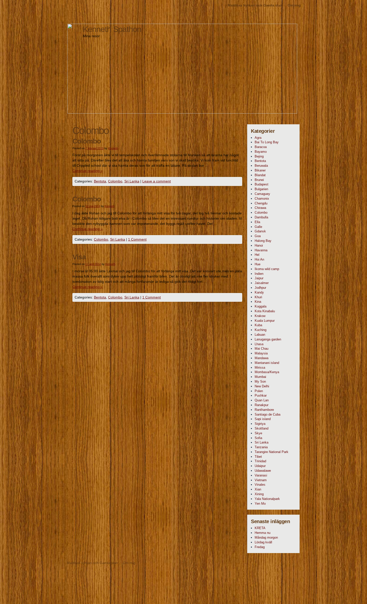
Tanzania (261, 447)
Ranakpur (261, 405)
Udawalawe (263, 470)
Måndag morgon (266, 537)
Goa (258, 236)
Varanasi (261, 475)
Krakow (260, 316)
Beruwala (261, 165)
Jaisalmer (262, 283)
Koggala (260, 306)
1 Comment (137, 239)
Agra (258, 138)
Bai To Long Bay (267, 142)
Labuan (260, 334)
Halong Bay (263, 241)
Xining (259, 494)
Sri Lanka (131, 181)
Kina (258, 301)
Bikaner (260, 170)
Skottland (261, 428)
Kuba (258, 325)
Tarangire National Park (271, 452)
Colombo (86, 141)
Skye (258, 433)
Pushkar (261, 395)
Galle (258, 227)
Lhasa (259, 344)
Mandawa (261, 358)
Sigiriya (260, 424)
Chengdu (261, 203)
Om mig (294, 5)
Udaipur (260, 466)
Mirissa (260, 367)
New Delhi (262, 386)
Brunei (259, 180)
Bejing (259, 156)
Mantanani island (267, 363)
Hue (257, 264)
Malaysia (261, 353)
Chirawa (260, 208)
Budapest (261, 184)
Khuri (258, 297)
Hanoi (259, 245)
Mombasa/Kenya (267, 372)
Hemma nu (262, 533)
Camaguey (262, 194)
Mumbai (260, 377)
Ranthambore (264, 410)
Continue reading (87, 171)
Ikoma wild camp (267, 269)
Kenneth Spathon (112, 29)
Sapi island (263, 419)
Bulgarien (261, 189)
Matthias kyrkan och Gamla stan (255, 5)
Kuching (260, 330)
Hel (257, 255)
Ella (257, 222)
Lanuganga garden (268, 339)
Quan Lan (262, 400)
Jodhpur (260, 288)
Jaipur (259, 278)
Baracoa (261, 147)
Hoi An (259, 259)
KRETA (260, 528)
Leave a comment (156, 181)
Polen (259, 391)
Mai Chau (261, 348)
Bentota (100, 181)
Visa (79, 257)
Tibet (258, 456)
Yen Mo (260, 503)
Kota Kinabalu (265, 311)
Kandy (259, 292)
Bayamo (261, 151)
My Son (260, 381)
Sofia (258, 438)
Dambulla (261, 217)
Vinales (260, 484)
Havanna (261, 250)
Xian (258, 489)
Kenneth (113, 148)
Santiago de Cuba (267, 414)
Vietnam (261, 480)
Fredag (260, 547)
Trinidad (260, 461)
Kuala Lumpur (265, 320)
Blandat (260, 175)
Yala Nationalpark (267, 499)
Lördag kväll (263, 542)
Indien (259, 274)
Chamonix (262, 198)
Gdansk (260, 231)
